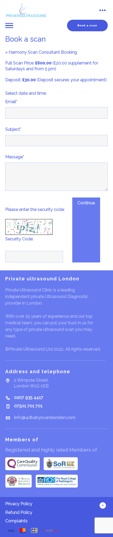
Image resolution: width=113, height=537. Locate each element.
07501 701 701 (28, 405)
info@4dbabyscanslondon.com (44, 417)
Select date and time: (26, 93)
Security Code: (19, 238)
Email (11, 101)
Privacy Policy (18, 503)
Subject (13, 129)
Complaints (16, 520)
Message (14, 156)
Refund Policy (18, 512)
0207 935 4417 (28, 397)
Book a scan (87, 25)
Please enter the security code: (35, 209)
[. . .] (102, 10)
